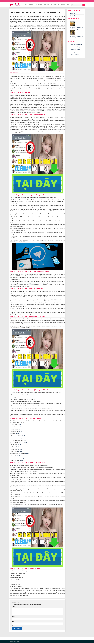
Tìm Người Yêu (39, 4)
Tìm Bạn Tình (46, 4)
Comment (14, 606)
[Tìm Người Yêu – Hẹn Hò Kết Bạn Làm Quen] (15, 4)
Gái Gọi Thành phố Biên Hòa (76, 44)
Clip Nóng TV (72, 15)
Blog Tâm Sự (72, 13)
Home (26, 4)
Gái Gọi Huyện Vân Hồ (74, 54)
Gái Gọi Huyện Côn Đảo (75, 49)
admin (22, 15)
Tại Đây (19, 424)
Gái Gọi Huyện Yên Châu (75, 52)
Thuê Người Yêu (61, 4)
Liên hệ (68, 4)
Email (13, 621)
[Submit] (83, 5)
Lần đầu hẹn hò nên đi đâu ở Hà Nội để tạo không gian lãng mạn (76, 28)
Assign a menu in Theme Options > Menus (75, 1)
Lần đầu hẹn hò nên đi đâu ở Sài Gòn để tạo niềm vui (76, 37)
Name (13, 616)
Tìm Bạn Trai (54, 4)
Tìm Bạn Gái (31, 4)
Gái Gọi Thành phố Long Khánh (76, 47)
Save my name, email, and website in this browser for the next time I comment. (30, 625)
